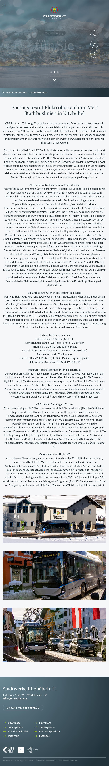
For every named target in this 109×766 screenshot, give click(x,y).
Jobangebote (13, 727)
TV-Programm (44, 727)
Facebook (42, 735)
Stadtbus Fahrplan (15, 731)
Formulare (42, 722)
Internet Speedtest (47, 731)
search (94, 54)
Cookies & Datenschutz (46, 760)
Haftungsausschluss (24, 760)
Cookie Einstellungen (68, 760)
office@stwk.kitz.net (15, 698)
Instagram (11, 735)
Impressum (8, 760)
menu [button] (4, 6)
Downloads (11, 722)
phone (94, 34)
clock (94, 44)
